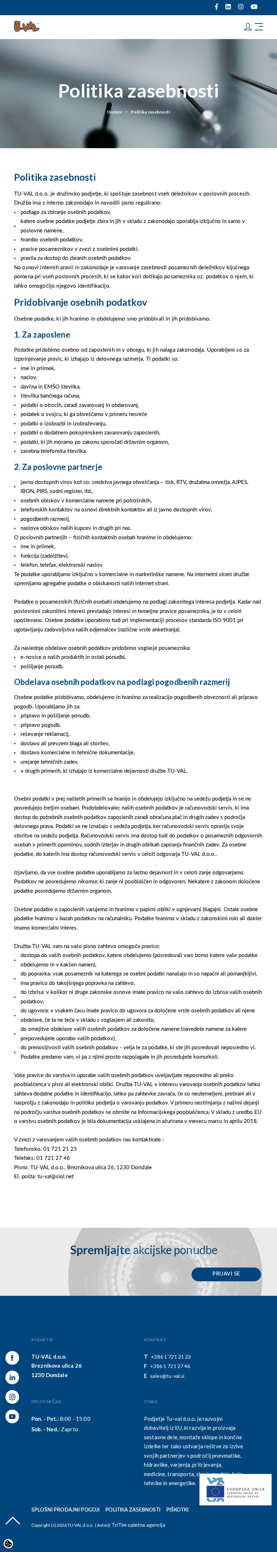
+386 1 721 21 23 (171, 1357)
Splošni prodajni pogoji (65, 1510)
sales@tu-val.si (167, 1376)
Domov (114, 112)
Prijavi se (226, 1274)
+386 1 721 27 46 (170, 1366)
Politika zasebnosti (150, 112)
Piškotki (177, 1510)
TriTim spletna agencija (138, 1525)
